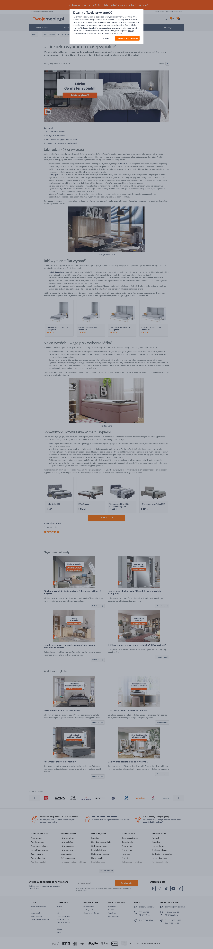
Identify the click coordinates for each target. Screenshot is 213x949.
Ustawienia (106, 38)
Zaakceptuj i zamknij (127, 38)
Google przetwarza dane (113, 33)
